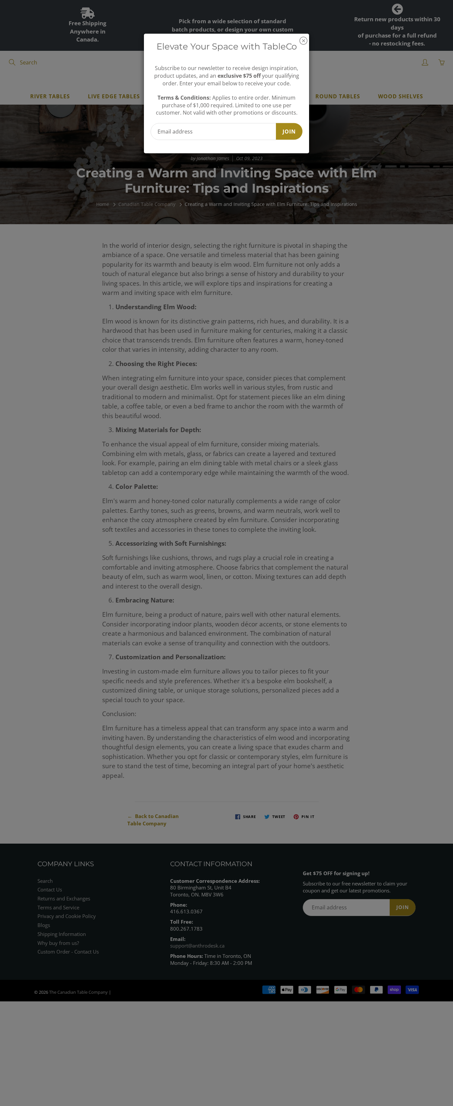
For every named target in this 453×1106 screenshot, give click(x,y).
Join (289, 131)
